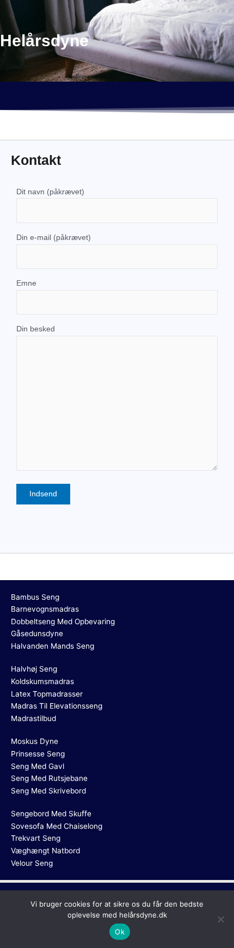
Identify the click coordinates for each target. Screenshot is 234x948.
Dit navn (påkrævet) (50, 192)
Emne (26, 283)
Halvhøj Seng (34, 668)
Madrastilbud (33, 718)
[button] (117, 97)
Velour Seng (32, 863)
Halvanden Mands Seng (52, 646)
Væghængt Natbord (45, 850)
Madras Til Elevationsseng (56, 705)
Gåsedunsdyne (37, 633)
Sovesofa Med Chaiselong (56, 826)
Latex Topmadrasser (47, 694)
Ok (120, 931)
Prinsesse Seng (38, 753)
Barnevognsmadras (45, 609)
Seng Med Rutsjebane (49, 778)
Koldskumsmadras (42, 681)
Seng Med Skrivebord (48, 790)
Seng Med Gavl (37, 766)
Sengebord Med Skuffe (51, 813)
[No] (220, 919)
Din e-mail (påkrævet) (53, 237)
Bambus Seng (35, 597)
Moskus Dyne (34, 741)
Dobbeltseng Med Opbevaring (63, 621)
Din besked (35, 329)
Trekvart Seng (35, 838)
